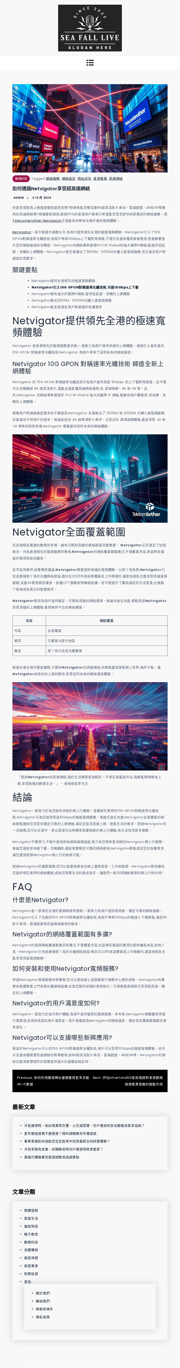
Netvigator (21, 232)
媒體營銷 (31, 1210)
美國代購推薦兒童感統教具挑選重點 (51, 1157)
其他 (27, 1281)
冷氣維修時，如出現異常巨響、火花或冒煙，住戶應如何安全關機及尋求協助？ (84, 1125)
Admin (18, 198)
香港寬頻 (100, 178)
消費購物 (31, 1250)
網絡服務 (53, 178)
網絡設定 (69, 178)
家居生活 (31, 1218)
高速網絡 (116, 178)
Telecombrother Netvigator (37, 220)
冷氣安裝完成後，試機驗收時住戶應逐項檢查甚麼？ (63, 1149)
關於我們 (43, 1293)
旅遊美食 (31, 1266)
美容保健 (31, 1258)
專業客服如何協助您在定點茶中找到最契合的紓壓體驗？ (67, 1141)
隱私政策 (43, 1317)
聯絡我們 (43, 1301)
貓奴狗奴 (31, 1226)
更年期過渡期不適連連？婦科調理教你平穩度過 (60, 1133)
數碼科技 (21, 179)
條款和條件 (44, 1309)
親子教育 (31, 1234)
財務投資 (31, 1273)
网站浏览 (84, 178)
